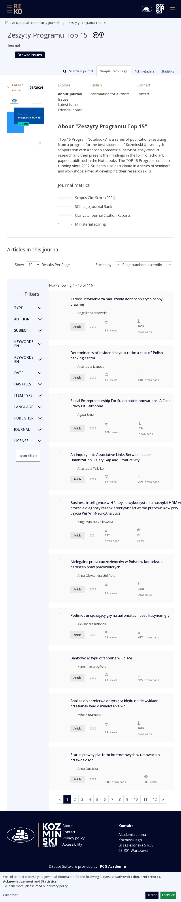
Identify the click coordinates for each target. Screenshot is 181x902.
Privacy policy (73, 838)
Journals (53, 23)
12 (155, 799)
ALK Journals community (29, 23)
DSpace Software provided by (73, 866)
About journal (70, 94)
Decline (152, 895)
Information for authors (109, 94)
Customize (10, 895)
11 (145, 799)
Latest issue (68, 104)
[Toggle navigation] (173, 9)
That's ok (168, 895)
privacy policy (58, 886)
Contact (143, 94)
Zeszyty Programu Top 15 (87, 23)
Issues (63, 99)
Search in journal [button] (80, 71)
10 (136, 799)
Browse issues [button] (30, 54)
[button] (113, 70)
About (67, 825)
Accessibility (72, 844)
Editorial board (70, 109)
